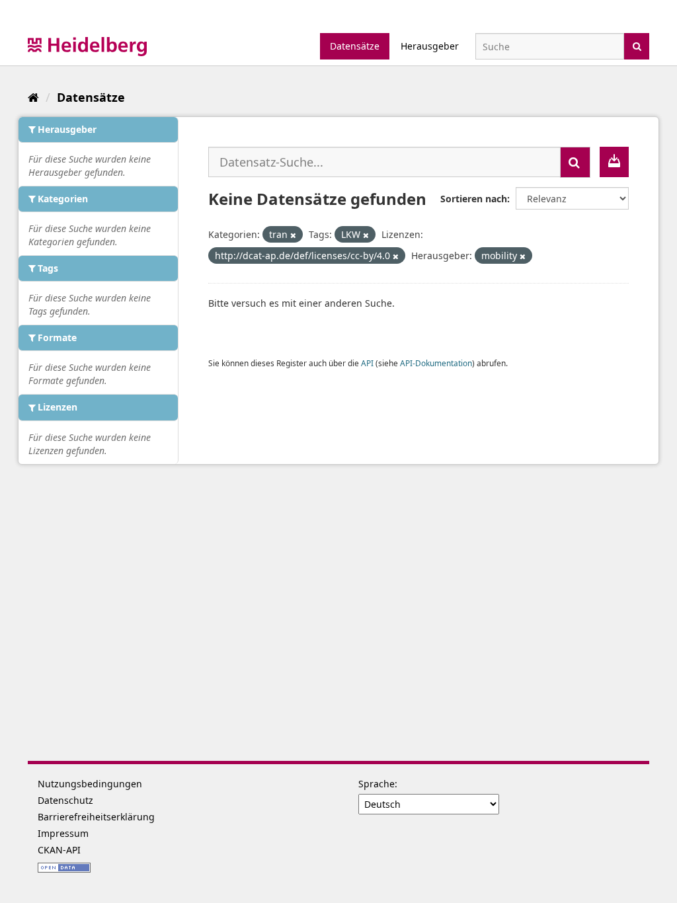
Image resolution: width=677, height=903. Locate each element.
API (367, 363)
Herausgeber (430, 46)
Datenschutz (65, 800)
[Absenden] (637, 45)
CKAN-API (59, 850)
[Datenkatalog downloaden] (614, 162)
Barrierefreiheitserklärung (96, 816)
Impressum (63, 833)
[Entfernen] (293, 235)
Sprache (376, 783)
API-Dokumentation (436, 363)
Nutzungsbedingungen (90, 783)
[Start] (33, 97)
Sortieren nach (473, 198)
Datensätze (354, 46)
